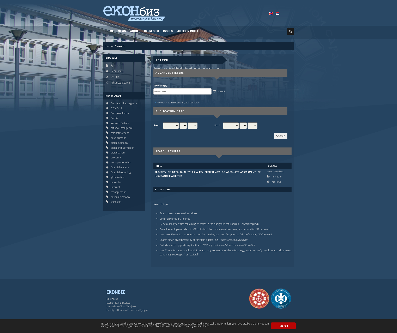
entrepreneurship (121, 162)
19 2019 (277, 176)
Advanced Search (120, 82)
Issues (168, 31)
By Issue (115, 65)
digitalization (118, 152)
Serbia (114, 118)
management (118, 192)
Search (119, 46)
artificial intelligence (122, 128)
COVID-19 (116, 108)
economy (116, 157)
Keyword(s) (160, 85)
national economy (120, 197)
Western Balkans (120, 123)
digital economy (119, 143)
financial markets (120, 167)
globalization (117, 177)
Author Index (187, 31)
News (122, 31)
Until (217, 125)
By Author (115, 71)
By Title (115, 77)
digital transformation (122, 148)
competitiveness (120, 133)
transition (116, 202)
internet (115, 187)
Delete (221, 91)
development (118, 138)
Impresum (151, 31)
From (156, 125)
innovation (116, 182)
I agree (283, 325)
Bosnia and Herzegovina (124, 103)
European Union (120, 113)
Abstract (276, 182)
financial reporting (121, 172)
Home (109, 31)
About (135, 31)
